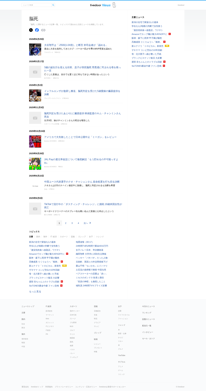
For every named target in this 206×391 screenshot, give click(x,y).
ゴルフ (72, 330)
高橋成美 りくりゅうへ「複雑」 (44, 262)
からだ (120, 337)
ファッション (123, 318)
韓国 (23, 342)
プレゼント (98, 348)
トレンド (100, 236)
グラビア (97, 322)
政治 (23, 328)
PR (47, 334)
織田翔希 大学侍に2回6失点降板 (91, 254)
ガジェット (50, 322)
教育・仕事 (122, 333)
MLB (71, 326)
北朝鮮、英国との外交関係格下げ (92, 262)
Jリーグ (73, 318)
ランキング (146, 313)
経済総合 (49, 311)
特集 (95, 352)
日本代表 (73, 315)
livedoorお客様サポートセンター (112, 387)
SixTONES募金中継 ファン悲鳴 (44, 286)
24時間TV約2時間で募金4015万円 (92, 246)
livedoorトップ (37, 387)
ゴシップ (82, 236)
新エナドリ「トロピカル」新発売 (45, 266)
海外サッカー (75, 311)
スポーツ (64, 236)
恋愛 (119, 311)
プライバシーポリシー (64, 387)
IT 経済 (53, 236)
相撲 (71, 345)
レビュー (97, 344)
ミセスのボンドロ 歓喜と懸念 (90, 277)
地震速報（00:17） (85, 242)
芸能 (73, 236)
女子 (91, 236)
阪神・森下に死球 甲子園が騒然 (44, 258)
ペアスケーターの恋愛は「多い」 (92, 273)
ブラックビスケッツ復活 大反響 (44, 278)
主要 (31, 236)
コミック (121, 374)
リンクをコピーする (43, 30)
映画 (96, 339)
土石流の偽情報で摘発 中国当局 (91, 270)
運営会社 (25, 387)
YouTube (121, 355)
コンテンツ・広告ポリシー (86, 387)
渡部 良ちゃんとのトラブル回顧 (44, 281)
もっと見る (35, 291)
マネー (120, 341)
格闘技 (72, 338)
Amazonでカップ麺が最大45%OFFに (47, 254)
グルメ (120, 349)
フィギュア (74, 357)
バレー (72, 353)
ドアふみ (114, 5)
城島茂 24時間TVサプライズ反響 (91, 285)
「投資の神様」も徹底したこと (90, 281)
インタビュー (147, 332)
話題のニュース (148, 319)
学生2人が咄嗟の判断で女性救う (44, 246)
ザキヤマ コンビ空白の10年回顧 (44, 270)
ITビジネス (50, 326)
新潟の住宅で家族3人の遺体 (42, 242)
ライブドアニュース (100, 5)
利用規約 (49, 387)
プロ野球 (73, 322)
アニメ (120, 366)
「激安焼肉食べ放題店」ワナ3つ (44, 250)
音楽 (95, 315)
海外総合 (25, 339)
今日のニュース (148, 306)
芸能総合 (97, 311)
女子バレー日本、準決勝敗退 (89, 250)
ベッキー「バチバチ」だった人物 (92, 258)
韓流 (95, 318)
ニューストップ (28, 306)
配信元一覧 (146, 326)
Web (47, 318)
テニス (72, 334)
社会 (23, 324)
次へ (86, 223)
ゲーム (120, 370)
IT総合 (48, 330)
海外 (45, 236)
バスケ (72, 349)
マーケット (50, 315)
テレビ (96, 326)
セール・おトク (148, 338)
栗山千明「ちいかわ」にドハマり (92, 266)
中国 (23, 346)
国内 (38, 236)
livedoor (181, 5)
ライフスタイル (124, 315)
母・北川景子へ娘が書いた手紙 (44, 274)
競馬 (71, 342)
